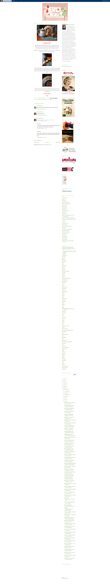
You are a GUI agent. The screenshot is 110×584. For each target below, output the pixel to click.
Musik (63, 322)
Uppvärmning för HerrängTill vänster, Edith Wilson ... (69, 409)
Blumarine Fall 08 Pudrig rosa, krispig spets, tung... (69, 521)
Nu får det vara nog (65, 325)
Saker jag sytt (64, 340)
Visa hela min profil (66, 61)
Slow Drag (64, 346)
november (66, 391)
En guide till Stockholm (66, 278)
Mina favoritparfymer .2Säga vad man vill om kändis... (69, 487)
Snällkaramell (64, 348)
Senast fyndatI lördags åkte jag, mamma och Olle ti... (69, 550)
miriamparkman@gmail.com (67, 66)
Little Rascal (64, 213)
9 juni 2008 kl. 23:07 (42, 137)
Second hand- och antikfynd (47, 99)
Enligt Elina (64, 206)
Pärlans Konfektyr (65, 334)
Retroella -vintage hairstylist (67, 226)
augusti (65, 396)
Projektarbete (64, 331)
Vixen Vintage (64, 239)
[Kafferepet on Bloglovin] (67, 191)
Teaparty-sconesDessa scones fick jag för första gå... (69, 512)
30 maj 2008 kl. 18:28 (42, 128)
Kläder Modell (67, 247)
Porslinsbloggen (65, 224)
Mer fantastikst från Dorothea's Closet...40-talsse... (69, 412)
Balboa (63, 262)
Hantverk (63, 292)
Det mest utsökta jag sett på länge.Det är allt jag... (68, 446)
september (66, 394)
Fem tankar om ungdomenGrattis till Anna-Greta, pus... (69, 535)
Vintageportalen (65, 237)
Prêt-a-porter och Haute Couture (67, 330)
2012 (64, 381)
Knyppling (64, 311)
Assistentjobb (64, 255)
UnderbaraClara (64, 236)
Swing (63, 357)
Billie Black (64, 200)
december (66, 389)
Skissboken (64, 343)
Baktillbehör (64, 261)
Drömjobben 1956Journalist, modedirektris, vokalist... (69, 469)
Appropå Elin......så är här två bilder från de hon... (69, 417)
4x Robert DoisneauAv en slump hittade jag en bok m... (69, 524)
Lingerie (63, 318)
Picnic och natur (65, 328)
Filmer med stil (64, 281)
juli (65, 397)
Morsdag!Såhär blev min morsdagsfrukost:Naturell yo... (69, 435)
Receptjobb (64, 337)
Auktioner (64, 256)
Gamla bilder (64, 288)
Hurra (63, 297)
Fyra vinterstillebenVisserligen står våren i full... (69, 502)
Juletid (63, 302)
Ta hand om (64, 359)
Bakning (63, 259)
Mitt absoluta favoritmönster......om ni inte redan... (69, 499)
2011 (64, 383)
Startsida (47, 142)
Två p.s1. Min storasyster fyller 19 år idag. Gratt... (70, 530)
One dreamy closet (65, 223)
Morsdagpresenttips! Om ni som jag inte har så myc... (69, 452)
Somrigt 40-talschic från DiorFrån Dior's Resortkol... (70, 490)
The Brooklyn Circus (65, 230)
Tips (63, 361)
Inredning (63, 300)
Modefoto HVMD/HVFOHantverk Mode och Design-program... (70, 464)
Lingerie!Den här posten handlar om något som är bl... (69, 472)
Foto (39, 99)
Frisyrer (63, 285)
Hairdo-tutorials (64, 291)
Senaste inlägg (36, 142)
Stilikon (63, 354)
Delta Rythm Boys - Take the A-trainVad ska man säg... (69, 481)
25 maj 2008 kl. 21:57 (42, 109)
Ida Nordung (39, 105)
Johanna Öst (64, 212)
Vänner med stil (64, 367)
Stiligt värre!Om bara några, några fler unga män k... (70, 467)
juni (65, 399)
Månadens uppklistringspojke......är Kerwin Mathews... (68, 509)
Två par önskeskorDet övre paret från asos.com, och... (69, 455)
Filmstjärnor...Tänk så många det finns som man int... (69, 403)
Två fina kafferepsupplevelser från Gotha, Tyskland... (70, 532)
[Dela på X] (54, 98)
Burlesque (64, 269)
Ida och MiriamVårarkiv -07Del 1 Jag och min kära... (69, 541)
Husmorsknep (64, 298)
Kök (62, 315)
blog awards (64, 265)
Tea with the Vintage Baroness (67, 229)
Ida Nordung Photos (65, 210)
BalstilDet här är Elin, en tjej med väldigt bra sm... (69, 420)
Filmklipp (63, 282)
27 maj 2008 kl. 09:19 (42, 115)
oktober (65, 392)
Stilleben (63, 356)
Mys (63, 324)
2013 (64, 379)
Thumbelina (64, 234)
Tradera (63, 363)
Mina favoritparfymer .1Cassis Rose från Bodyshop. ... (69, 527)
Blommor (63, 266)
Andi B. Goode (64, 197)
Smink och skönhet (65, 347)
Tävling (63, 364)
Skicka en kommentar (37, 140)
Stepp (63, 350)
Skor (63, 344)
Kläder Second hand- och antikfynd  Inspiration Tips (69, 250)
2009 (64, 386)
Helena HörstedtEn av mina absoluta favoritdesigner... (69, 449)
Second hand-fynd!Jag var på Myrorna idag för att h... (69, 443)
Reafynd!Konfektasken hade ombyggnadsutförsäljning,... (69, 518)
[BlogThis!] (53, 98)
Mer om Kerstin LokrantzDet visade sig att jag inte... (69, 461)
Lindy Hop (64, 317)
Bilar (63, 264)
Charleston (64, 272)
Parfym (63, 327)
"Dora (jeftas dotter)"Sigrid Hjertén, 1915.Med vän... (69, 415)
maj (65, 401)
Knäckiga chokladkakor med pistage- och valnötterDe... (69, 426)
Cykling (63, 275)
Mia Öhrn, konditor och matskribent (68, 217)
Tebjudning (64, 360)
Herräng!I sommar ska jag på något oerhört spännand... (70, 423)
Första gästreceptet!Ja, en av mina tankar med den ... (70, 495)
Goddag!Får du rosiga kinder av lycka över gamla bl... (69, 558)
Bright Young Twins (65, 202)
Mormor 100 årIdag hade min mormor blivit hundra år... (69, 441)
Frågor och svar (64, 287)
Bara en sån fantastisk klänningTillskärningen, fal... (69, 505)
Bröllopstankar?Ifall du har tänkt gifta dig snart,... (69, 438)
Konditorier (64, 312)
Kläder (63, 307)
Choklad (63, 274)
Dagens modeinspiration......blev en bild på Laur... (69, 544)
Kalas (63, 305)
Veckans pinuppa (65, 366)
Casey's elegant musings (66, 203)
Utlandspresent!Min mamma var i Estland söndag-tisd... (69, 458)
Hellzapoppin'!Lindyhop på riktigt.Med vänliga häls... (69, 475)
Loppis (63, 320)
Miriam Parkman (40, 111)
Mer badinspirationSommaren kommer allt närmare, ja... (69, 406)
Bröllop (63, 268)
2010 (64, 384)
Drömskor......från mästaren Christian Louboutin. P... (68, 429)
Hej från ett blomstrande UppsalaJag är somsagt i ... (69, 478)
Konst (63, 314)
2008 (64, 388)
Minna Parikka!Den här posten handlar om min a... (69, 547)
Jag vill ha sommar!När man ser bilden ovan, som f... (69, 492)
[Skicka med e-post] (52, 98)
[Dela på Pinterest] (56, 98)
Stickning (63, 351)
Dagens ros (64, 276)
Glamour (63, 289)
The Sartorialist (64, 233)
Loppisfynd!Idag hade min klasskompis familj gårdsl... (69, 432)
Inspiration (64, 301)
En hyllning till (64, 279)
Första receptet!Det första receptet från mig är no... (70, 556)
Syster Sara (64, 227)
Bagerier (63, 258)
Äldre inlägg (58, 142)
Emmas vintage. (64, 205)
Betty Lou (64, 199)
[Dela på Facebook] (55, 98)
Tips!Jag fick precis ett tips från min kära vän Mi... (69, 553)
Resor (63, 338)
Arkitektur (64, 253)
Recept (63, 335)
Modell (63, 321)
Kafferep (63, 304)
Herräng (63, 295)
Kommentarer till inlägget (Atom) (45, 144)
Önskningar (64, 369)
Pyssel (63, 333)
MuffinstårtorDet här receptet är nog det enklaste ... (69, 538)
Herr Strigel (64, 209)
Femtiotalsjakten (65, 207)
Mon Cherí (64, 221)
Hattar (63, 294)
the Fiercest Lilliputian (66, 232)
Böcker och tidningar (65, 271)
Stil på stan (64, 353)
